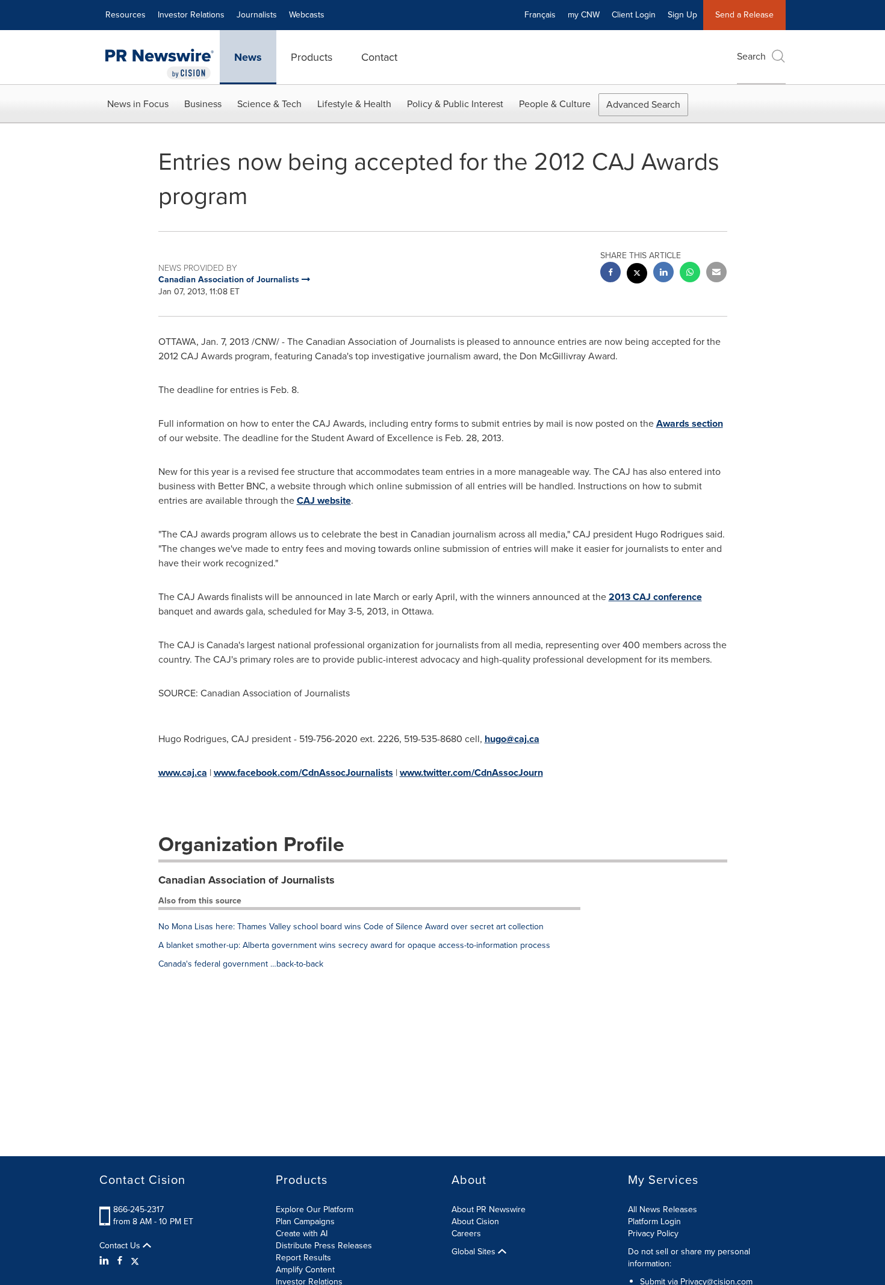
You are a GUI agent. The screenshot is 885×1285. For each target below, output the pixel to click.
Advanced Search (643, 104)
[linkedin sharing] (663, 273)
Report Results (303, 1257)
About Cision (475, 1221)
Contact (379, 57)
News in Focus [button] (138, 104)
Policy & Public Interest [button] (455, 104)
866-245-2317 (138, 1209)
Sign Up (682, 14)
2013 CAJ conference (655, 597)
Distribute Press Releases (324, 1245)
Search (751, 56)
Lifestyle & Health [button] (354, 104)
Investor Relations (191, 14)
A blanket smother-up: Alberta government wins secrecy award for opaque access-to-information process (354, 945)
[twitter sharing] (637, 274)
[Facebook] (119, 1261)
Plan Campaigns (305, 1221)
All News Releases (662, 1209)
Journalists (257, 14)
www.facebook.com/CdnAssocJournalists (303, 772)
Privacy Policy (653, 1233)
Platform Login (654, 1221)
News (248, 57)
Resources (125, 14)
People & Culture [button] (555, 104)
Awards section (689, 423)
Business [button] (203, 104)
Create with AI (302, 1233)
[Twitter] (135, 1261)
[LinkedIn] (105, 1261)
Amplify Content (305, 1269)
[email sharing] (716, 273)
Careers (466, 1233)
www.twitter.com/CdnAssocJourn (471, 772)
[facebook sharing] (610, 273)
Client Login (634, 14)
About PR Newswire (489, 1209)
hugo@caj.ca (512, 739)
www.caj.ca (182, 772)
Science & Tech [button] (269, 104)
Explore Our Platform (314, 1209)
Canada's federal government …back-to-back (240, 964)
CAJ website (324, 500)
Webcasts (306, 14)
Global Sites (475, 1252)
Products (311, 57)
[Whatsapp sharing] (690, 273)
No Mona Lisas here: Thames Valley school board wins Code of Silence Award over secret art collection (351, 926)
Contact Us (121, 1246)
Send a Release (744, 14)
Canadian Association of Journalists (246, 880)
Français (540, 14)
